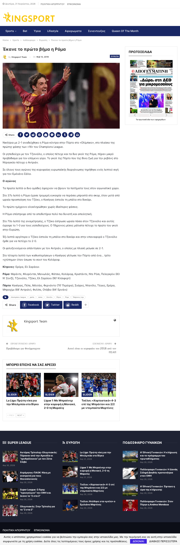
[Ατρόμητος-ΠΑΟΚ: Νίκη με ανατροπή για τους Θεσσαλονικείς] (10, 476)
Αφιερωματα (73, 31)
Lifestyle (52, 31)
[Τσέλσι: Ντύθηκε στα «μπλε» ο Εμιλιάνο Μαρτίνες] (70, 505)
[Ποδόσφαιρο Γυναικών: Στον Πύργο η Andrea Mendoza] (130, 505)
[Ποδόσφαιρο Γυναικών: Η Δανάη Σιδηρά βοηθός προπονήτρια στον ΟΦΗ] (130, 473)
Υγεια (37, 31)
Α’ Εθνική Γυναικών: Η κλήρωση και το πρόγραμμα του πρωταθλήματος (158, 455)
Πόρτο (58, 297)
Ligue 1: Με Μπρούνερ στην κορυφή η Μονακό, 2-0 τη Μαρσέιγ (95, 470)
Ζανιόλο (49, 297)
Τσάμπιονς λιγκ (78, 297)
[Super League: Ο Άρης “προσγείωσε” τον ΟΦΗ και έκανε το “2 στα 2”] (10, 493)
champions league (18, 297)
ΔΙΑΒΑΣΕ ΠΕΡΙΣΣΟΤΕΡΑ (163, 541)
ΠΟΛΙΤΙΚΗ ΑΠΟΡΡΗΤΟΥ (53, 4)
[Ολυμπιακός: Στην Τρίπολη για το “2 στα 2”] (10, 510)
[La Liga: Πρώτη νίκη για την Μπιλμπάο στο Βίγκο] (23, 385)
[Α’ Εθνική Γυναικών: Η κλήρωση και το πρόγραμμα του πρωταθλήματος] (130, 456)
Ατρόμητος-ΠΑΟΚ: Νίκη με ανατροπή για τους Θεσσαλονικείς (35, 475)
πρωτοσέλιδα (145, 119)
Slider (12, 394)
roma (40, 297)
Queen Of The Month (125, 31)
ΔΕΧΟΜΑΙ (138, 541)
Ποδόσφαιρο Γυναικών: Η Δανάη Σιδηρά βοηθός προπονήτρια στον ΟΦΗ (158, 472)
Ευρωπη (115, 56)
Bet (25, 31)
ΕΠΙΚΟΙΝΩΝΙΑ (74, 4)
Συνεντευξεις (96, 31)
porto (32, 297)
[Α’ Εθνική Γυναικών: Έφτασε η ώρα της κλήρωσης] (130, 490)
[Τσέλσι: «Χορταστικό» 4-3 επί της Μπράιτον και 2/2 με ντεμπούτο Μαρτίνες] (99, 385)
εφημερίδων (160, 119)
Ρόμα (67, 297)
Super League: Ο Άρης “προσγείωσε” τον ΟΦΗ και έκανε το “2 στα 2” (35, 492)
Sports (9, 31)
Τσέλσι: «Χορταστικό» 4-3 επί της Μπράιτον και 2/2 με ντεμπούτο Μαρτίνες (97, 487)
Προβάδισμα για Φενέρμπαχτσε (23, 348)
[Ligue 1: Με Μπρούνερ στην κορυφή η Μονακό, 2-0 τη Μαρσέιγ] (61, 385)
